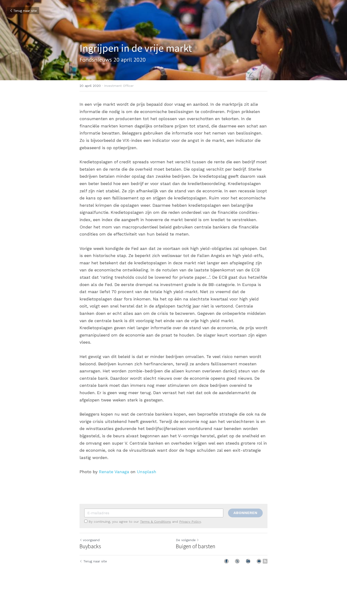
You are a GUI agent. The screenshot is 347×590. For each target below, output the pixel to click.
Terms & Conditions (155, 521)
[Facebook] (226, 561)
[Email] (259, 561)
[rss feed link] (265, 561)
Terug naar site (25, 11)
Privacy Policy (190, 521)
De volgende (186, 540)
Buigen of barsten (195, 546)
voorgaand (91, 540)
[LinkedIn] (248, 561)
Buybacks (90, 546)
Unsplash (146, 471)
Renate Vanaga (114, 471)
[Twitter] (237, 561)
